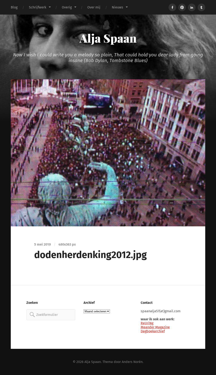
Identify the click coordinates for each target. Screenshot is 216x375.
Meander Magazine (155, 327)
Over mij (93, 7)
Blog (14, 7)
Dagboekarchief (153, 331)
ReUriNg (147, 323)
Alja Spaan (108, 38)
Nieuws (117, 7)
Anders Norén (132, 362)
